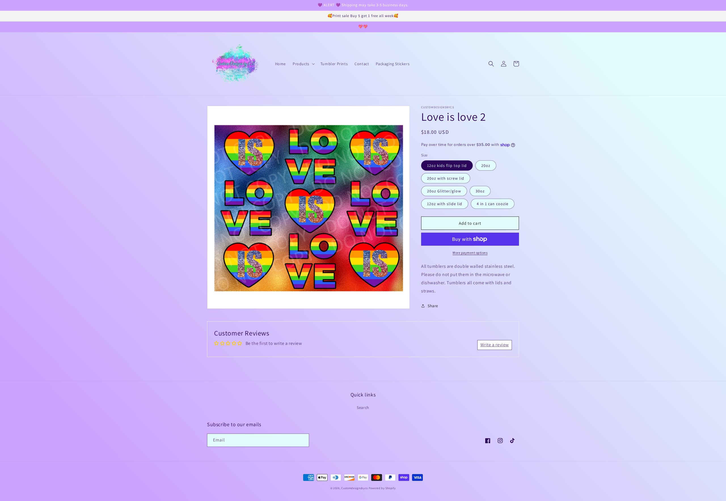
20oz (485, 165)
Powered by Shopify (382, 488)
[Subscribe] (302, 440)
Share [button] (433, 305)
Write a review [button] (494, 345)
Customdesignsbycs (354, 488)
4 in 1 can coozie (492, 203)
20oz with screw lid (445, 178)
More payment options (470, 252)
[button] (303, 64)
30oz (480, 191)
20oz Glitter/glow (444, 191)
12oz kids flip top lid (447, 165)
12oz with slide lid (444, 203)
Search (363, 407)
